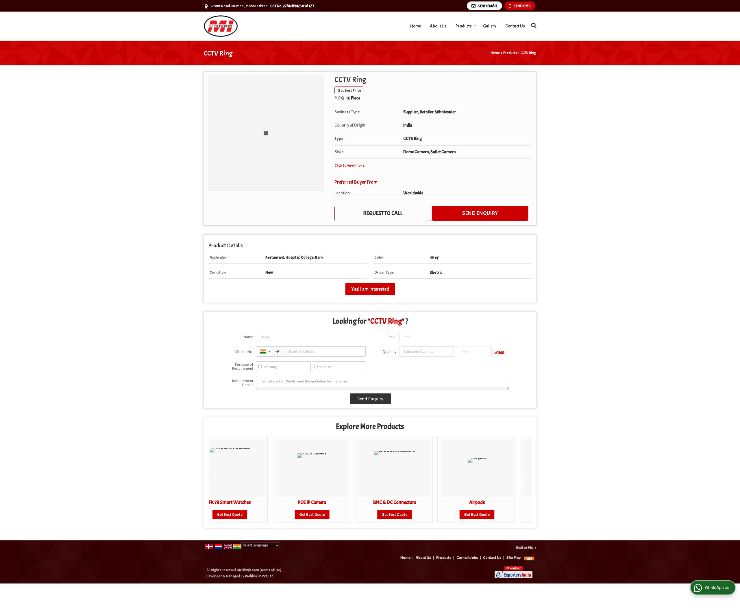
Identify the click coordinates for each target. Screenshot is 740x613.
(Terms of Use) (270, 570)
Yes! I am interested (370, 289)
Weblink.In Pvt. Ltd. (259, 576)
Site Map (513, 557)
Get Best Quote (248, 514)
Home (415, 26)
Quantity (389, 351)
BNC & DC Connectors (330, 502)
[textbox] (473, 352)
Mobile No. (244, 351)
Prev (216, 479)
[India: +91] (264, 351)
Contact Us (515, 26)
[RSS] (529, 557)
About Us (438, 26)
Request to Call (382, 213)
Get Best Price (349, 90)
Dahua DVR (495, 502)
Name (248, 336)
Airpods (413, 502)
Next (524, 479)
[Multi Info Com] (221, 26)
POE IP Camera (248, 502)
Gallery (489, 26)
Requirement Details (242, 383)
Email (392, 336)
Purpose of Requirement (242, 366)
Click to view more (349, 165)
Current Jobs (467, 557)
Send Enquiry (480, 213)
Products (464, 26)
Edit (501, 352)
